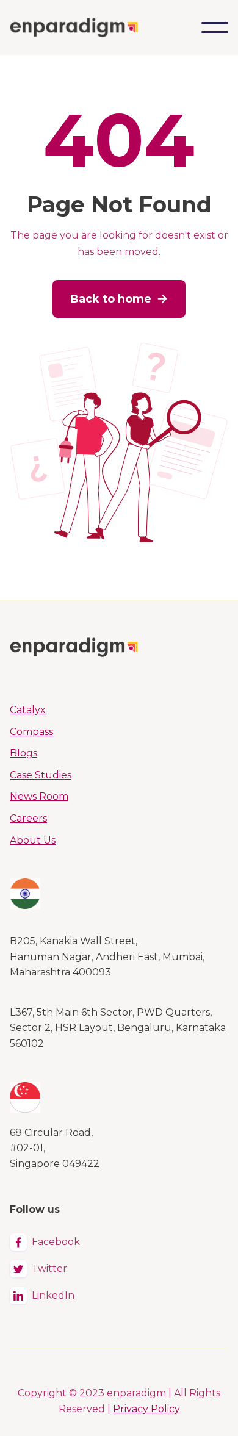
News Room (39, 796)
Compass (31, 732)
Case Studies (40, 775)
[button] (214, 27)
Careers (28, 818)
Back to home (119, 299)
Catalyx (28, 710)
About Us (33, 840)
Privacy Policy (146, 1409)
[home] (74, 27)
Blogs (23, 753)
